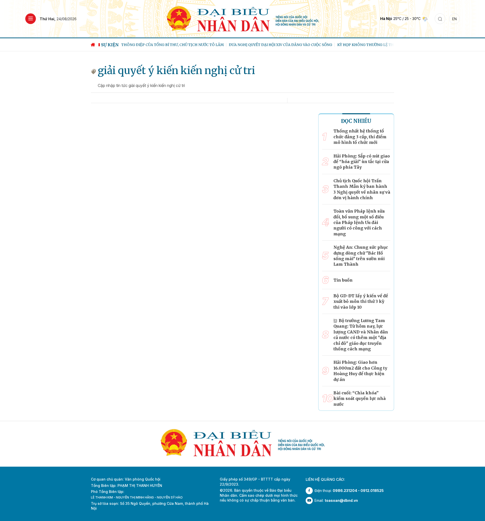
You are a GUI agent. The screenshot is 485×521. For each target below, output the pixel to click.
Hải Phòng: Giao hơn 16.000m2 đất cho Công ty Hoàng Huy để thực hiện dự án (360, 371)
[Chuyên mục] (30, 18)
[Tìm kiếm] (440, 18)
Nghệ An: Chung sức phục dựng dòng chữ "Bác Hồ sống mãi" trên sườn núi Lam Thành (360, 256)
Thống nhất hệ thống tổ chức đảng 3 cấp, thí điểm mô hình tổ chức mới (359, 136)
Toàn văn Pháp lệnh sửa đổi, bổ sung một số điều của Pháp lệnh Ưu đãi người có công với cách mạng (359, 222)
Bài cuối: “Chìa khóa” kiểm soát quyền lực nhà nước (359, 398)
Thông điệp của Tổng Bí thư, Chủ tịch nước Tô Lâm (172, 44)
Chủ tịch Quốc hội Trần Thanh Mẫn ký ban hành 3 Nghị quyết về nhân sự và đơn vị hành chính (361, 189)
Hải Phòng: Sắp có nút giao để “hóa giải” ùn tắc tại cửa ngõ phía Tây (361, 161)
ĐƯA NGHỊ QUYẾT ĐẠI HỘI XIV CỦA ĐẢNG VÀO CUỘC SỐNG (280, 44)
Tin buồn (343, 280)
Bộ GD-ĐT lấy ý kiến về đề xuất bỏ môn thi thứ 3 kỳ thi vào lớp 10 (360, 301)
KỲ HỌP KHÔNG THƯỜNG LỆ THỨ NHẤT (372, 44)
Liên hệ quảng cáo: (325, 479)
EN (454, 19)
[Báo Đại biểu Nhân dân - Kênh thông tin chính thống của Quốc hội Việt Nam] (242, 18)
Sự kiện (110, 44)
